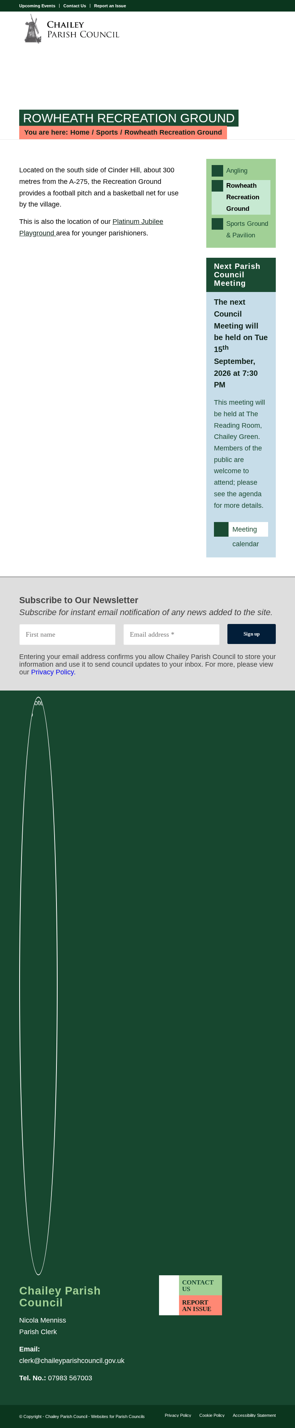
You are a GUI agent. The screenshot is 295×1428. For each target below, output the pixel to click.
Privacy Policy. (53, 672)
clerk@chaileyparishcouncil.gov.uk (71, 1361)
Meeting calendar (245, 531)
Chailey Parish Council (66, 1416)
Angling (248, 170)
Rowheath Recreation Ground (129, 118)
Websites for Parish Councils (118, 1416)
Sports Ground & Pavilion (248, 229)
